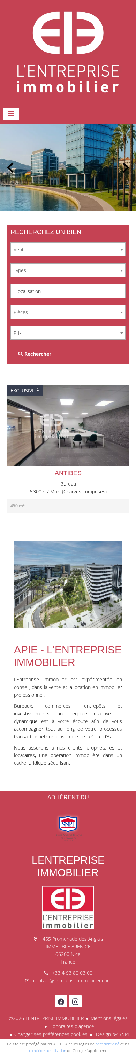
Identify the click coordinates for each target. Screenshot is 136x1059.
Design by (112, 1034)
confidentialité (107, 1043)
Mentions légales (109, 1018)
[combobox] (68, 249)
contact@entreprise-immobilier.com (72, 980)
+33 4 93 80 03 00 (72, 973)
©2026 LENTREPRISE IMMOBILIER (46, 1018)
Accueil (68, 52)
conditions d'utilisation (47, 1050)
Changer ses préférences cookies (51, 1034)
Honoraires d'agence (71, 1026)
